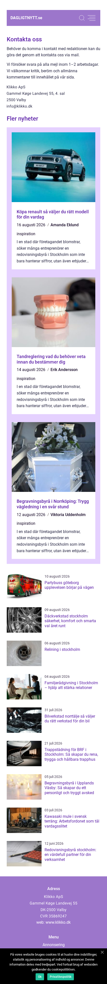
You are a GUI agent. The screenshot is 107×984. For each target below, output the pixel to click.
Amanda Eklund (65, 225)
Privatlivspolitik (60, 977)
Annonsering (54, 944)
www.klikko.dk (58, 922)
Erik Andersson (64, 369)
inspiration (26, 233)
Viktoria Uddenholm (68, 514)
